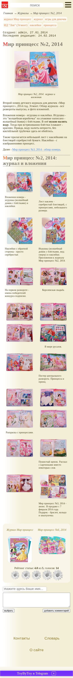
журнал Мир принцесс (17, 19)
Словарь (52, 638)
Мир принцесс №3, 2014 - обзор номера (36, 149)
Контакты (21, 638)
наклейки (35, 25)
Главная (8, 13)
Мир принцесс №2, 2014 (47, 13)
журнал (38, 19)
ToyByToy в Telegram (32, 673)
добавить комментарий (56, 610)
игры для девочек (55, 19)
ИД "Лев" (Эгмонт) (15, 25)
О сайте (37, 650)
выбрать (8, 610)
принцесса (50, 25)
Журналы (23, 13)
